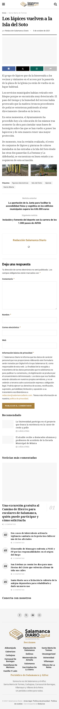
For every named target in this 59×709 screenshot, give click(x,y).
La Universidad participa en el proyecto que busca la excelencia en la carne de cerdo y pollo (35, 424)
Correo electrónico (11, 327)
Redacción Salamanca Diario (16, 31)
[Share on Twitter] (23, 68)
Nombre (6, 314)
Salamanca (29, 663)
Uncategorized (48, 654)
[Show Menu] (3, 4)
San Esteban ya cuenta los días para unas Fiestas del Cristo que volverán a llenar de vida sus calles (32, 567)
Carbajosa (10, 655)
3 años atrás (23, 447)
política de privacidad (18, 398)
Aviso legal (28, 701)
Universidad (48, 657)
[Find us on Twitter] (26, 615)
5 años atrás (23, 431)
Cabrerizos (10, 651)
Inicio (4, 13)
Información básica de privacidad (18, 352)
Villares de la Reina (48, 666)
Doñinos (29, 654)
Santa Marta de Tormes (18, 13)
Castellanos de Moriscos (10, 666)
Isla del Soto (37, 183)
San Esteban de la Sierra (29, 668)
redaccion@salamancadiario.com (17, 395)
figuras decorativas (20, 183)
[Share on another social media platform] (50, 68)
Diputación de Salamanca (29, 649)
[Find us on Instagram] (39, 615)
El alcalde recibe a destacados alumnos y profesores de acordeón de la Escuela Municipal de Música (36, 440)
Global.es (41, 704)
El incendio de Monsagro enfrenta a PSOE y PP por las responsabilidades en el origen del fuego (33, 551)
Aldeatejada (10, 648)
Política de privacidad (41, 701)
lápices (48, 183)
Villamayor (49, 661)
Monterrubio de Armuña (29, 658)
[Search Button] (55, 4)
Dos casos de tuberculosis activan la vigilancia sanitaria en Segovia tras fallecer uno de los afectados (33, 536)
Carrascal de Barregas (10, 660)
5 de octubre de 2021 (41, 31)
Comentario (8, 279)
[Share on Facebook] (8, 68)
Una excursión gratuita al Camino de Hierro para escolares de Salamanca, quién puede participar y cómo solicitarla (20, 513)
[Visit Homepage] (29, 4)
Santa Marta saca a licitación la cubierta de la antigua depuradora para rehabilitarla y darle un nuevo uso (34, 583)
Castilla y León (10, 671)
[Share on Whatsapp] (37, 68)
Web (4, 340)
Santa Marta (9, 187)
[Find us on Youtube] (33, 615)
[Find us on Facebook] (19, 615)
